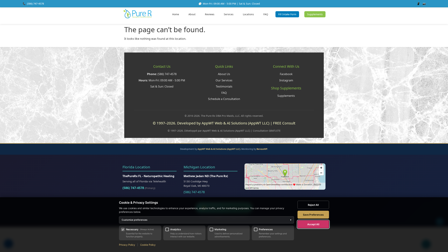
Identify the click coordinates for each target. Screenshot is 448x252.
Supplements (315, 14)
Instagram (286, 80)
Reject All (313, 204)
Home (175, 14)
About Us (224, 74)
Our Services (224, 80)
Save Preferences (313, 214)
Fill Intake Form (287, 14)
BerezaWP (262, 149)
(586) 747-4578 (35, 3)
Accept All (313, 224)
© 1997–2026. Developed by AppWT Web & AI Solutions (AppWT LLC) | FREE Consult (224, 123)
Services (228, 14)
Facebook (286, 74)
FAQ (265, 14)
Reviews (209, 14)
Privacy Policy (127, 244)
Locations (248, 14)
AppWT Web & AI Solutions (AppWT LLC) (219, 149)
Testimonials (224, 86)
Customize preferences (206, 219)
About (191, 14)
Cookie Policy (148, 244)
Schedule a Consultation (224, 99)
